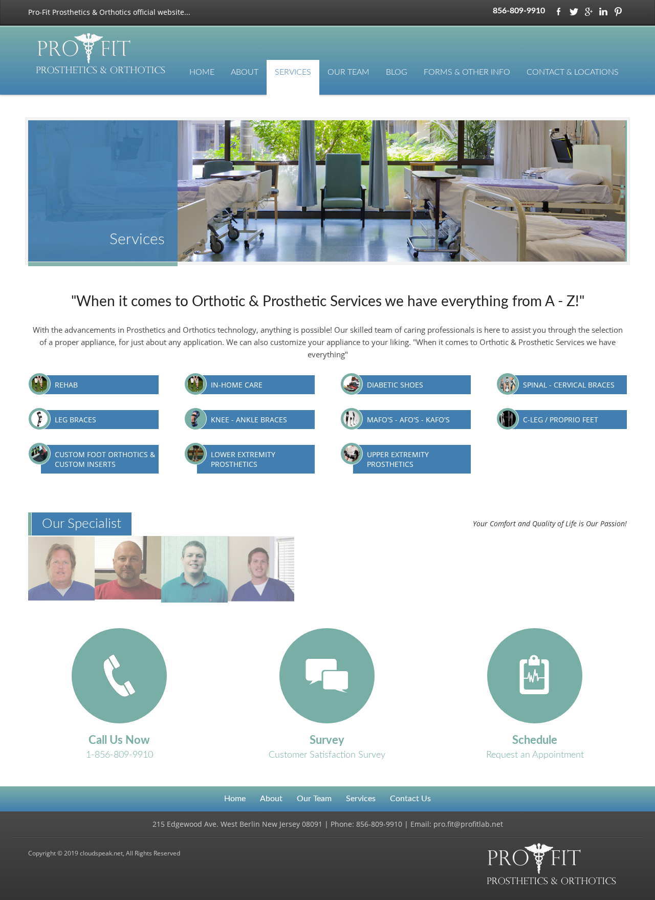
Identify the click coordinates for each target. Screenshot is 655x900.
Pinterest (618, 12)
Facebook (559, 12)
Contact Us (410, 799)
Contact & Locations (573, 72)
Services (293, 72)
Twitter (573, 12)
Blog (396, 72)
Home (201, 72)
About (244, 72)
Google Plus (588, 12)
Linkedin (603, 12)
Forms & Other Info (467, 72)
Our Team (348, 72)
